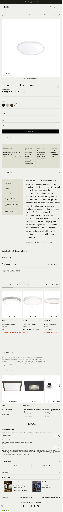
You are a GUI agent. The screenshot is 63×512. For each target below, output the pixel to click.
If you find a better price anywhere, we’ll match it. (54, 153)
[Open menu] (58, 7)
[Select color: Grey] (4, 320)
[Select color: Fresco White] (46, 320)
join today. (21, 487)
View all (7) (8, 73)
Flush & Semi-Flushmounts (23, 14)
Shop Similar (12, 316)
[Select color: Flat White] (5, 320)
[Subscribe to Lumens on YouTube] (34, 506)
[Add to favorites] (58, 85)
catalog (51, 486)
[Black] (3, 105)
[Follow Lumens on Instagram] (31, 506)
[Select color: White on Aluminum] (30, 405)
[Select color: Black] (26, 320)
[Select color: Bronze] (4, 405)
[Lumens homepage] (6, 7)
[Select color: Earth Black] (49, 320)
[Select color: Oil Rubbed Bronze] (47, 320)
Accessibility (5, 497)
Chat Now (16, 466)
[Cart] (55, 7)
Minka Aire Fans (6, 326)
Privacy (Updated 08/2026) (25, 497)
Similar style (7, 285)
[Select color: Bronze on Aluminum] (25, 405)
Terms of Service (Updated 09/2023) (51, 497)
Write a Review (21, 91)
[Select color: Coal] (2, 320)
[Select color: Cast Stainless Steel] (29, 405)
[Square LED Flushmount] (12, 385)
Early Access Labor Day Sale (31, 2)
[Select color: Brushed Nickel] (23, 320)
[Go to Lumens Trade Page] (8, 486)
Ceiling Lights (11, 14)
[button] (7, 92)
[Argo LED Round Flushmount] (33, 301)
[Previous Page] (54, 75)
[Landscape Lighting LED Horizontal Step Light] (33, 385)
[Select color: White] (25, 320)
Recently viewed (23, 285)
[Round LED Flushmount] (31, 48)
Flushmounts (35, 14)
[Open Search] (51, 7)
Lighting (3, 14)
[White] (16, 105)
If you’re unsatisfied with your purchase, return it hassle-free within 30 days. (41, 155)
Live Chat (7, 157)
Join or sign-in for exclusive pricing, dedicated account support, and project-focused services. (29, 158)
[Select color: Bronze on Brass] (27, 405)
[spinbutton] (53, 126)
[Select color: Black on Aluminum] (24, 405)
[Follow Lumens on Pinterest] (27, 506)
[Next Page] (57, 75)
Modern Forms (26, 326)
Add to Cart (30, 131)
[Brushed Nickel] (7, 105)
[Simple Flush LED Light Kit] (12, 301)
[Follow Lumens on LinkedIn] (38, 506)
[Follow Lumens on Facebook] (23, 506)
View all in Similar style (52, 285)
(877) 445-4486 (18, 157)
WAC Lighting (6, 89)
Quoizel (46, 326)
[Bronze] (12, 105)
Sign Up (57, 435)
